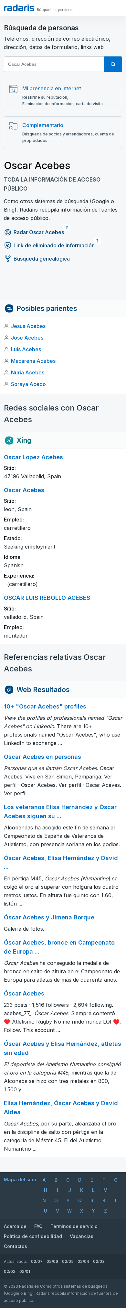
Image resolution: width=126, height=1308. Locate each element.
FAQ (38, 1226)
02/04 (83, 1261)
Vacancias (81, 1236)
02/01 (24, 1271)
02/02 (10, 1271)
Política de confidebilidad (33, 1236)
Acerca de (15, 1226)
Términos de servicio (74, 1226)
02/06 (52, 1261)
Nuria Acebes (27, 372)
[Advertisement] (63, 285)
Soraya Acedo (28, 384)
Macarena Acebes (33, 361)
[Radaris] (19, 8)
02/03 (99, 1261)
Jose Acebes (27, 337)
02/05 (68, 1261)
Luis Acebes (26, 349)
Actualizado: (15, 1261)
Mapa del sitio (20, 1179)
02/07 (37, 1261)
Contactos (15, 1246)
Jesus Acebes (28, 326)
